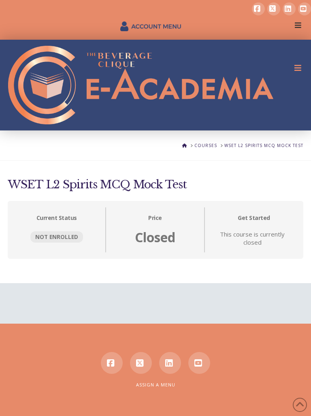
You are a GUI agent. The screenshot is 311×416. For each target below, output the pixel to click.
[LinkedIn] (289, 8)
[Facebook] (258, 8)
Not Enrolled (56, 237)
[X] (273, 8)
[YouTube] (304, 8)
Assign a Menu (155, 385)
